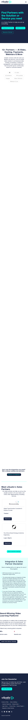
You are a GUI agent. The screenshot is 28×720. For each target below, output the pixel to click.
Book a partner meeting (14, 551)
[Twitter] (2, 712)
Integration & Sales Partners (8, 708)
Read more (7, 107)
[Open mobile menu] (26, 2)
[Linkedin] (5, 712)
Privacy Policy (12, 706)
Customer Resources (6, 704)
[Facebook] (7, 712)
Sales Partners (20, 27)
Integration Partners (8, 27)
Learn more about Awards (8, 641)
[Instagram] (12, 712)
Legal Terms (4, 706)
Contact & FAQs (4, 702)
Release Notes (15, 704)
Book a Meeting (13, 702)
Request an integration (14, 474)
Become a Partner (7, 32)
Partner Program (20, 706)
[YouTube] (9, 712)
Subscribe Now (7, 688)
